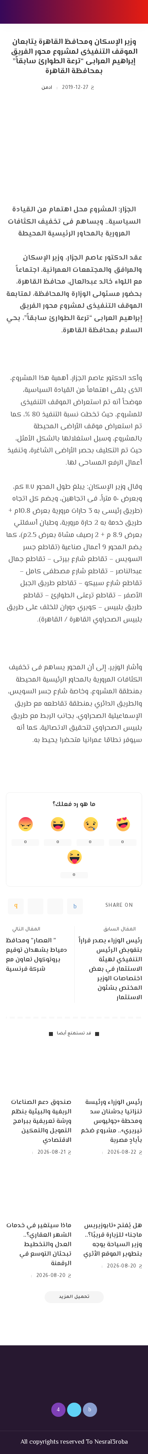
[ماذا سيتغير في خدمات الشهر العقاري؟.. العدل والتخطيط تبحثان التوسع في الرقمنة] (38, 1192)
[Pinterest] (35, 906)
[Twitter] (55, 906)
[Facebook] (75, 906)
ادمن (46, 88)
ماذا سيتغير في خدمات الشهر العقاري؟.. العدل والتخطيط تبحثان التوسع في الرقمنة (38, 1245)
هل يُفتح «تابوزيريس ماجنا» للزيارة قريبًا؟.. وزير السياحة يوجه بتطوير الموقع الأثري (112, 1240)
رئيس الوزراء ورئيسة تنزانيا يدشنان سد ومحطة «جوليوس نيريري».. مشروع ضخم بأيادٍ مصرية (111, 1121)
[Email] (16, 906)
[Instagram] (58, 1410)
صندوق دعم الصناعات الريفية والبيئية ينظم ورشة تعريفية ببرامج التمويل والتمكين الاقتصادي (41, 1121)
